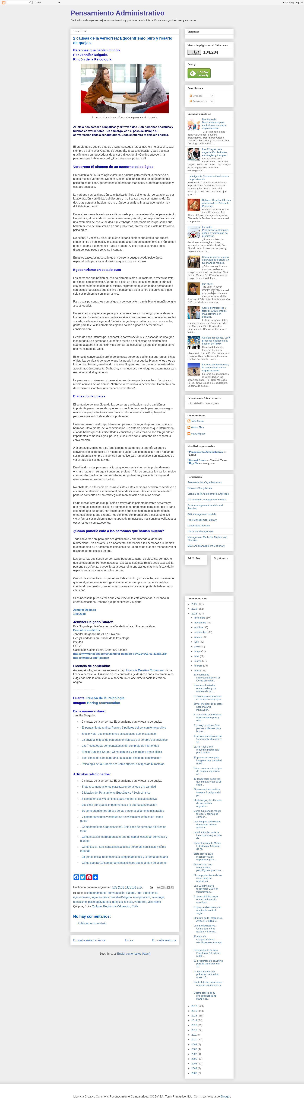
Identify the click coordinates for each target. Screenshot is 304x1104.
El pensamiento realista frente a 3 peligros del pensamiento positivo (124, 727)
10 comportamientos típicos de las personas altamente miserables (123, 810)
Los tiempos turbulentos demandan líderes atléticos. (207, 824)
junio (197, 646)
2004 (194, 1068)
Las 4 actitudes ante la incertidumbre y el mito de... (208, 835)
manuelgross (198, 433)
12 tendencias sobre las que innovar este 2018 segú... (207, 781)
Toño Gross (197, 421)
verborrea (140, 901)
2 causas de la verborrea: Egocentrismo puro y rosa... (208, 717)
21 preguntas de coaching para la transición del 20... (208, 963)
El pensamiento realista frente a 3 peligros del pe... (207, 792)
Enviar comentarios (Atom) (133, 953)
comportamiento (96, 892)
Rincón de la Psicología (105, 698)
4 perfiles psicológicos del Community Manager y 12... (208, 739)
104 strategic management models (207, 499)
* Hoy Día (193, 463)
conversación (116, 892)
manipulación (141, 897)
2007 (194, 1053)
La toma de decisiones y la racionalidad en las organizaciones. (215, 367)
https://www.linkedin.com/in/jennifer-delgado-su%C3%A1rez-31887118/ (120, 653)
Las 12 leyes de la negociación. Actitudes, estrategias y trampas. (215, 152)
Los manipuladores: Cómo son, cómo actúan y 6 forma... (205, 928)
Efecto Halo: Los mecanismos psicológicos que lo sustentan (119, 733)
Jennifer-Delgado (121, 897)
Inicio (129, 940)
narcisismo (80, 901)
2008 (194, 1049)
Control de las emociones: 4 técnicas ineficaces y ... (208, 985)
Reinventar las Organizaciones (205, 482)
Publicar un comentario (92, 923)
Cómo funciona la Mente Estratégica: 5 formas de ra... (207, 846)
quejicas (117, 901)
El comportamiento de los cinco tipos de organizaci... (208, 878)
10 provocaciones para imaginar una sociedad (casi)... (208, 760)
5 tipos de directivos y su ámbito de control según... (207, 910)
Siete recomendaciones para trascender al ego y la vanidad (119, 786)
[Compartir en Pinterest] (172, 887)
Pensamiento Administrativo (117, 13)
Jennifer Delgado (84, 609)
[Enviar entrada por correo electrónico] (151, 887)
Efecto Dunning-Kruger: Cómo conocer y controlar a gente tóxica (122, 751)
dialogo (130, 892)
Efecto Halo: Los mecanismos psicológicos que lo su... (208, 867)
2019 (194, 608)
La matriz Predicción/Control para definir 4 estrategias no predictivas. (215, 231)
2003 (194, 1073)
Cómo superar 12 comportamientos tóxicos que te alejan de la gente (124, 862)
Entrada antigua (164, 940)
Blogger (225, 1096)
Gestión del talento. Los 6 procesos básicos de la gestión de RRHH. (216, 340)
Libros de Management (200, 531)
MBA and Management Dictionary (206, 545)
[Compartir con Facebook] (168, 887)
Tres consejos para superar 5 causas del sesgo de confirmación (121, 757)
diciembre (200, 617)
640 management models (202, 514)
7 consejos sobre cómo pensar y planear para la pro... (207, 728)
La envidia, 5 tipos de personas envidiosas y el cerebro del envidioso (125, 739)
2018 (194, 613)
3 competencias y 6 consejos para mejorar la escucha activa (119, 798)
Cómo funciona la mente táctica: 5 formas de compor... (207, 813)
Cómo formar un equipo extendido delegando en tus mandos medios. (215, 260)
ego (139, 892)
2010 (194, 1039)
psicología (94, 901)
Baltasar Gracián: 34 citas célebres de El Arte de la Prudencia (216, 203)
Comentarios (199, 101)
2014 (194, 1020)
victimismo (154, 901)
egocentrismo (81, 897)
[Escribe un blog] (162, 887)
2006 (194, 1058)
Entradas (197, 95)
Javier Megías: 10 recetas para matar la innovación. (208, 706)
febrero (198, 665)
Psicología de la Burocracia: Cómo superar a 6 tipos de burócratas (123, 763)
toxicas (128, 901)
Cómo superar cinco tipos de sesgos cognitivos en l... (208, 771)
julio (197, 641)
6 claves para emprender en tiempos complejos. (208, 697)
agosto (198, 637)
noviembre (200, 622)
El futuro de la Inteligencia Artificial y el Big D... (208, 919)
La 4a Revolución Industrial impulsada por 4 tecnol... (206, 749)
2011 (194, 1034)
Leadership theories (199, 525)
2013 (194, 1025)
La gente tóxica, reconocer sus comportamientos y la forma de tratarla (125, 856)
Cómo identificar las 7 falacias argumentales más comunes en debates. (214, 312)
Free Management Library (202, 519)
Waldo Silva (197, 427)
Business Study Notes (200, 488)
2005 (194, 1063)
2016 (194, 1010)
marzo (198, 660)
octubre (199, 627)
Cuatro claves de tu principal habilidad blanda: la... (205, 995)
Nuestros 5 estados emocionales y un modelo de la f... (205, 688)
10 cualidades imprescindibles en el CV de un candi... (207, 677)
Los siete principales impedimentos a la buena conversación (119, 804)
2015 (194, 1015)
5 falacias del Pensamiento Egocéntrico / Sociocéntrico (116, 792)
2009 (194, 1044)
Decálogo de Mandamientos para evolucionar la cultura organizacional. (214, 124)
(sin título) (207, 283)
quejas (106, 901)
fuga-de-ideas (100, 897)
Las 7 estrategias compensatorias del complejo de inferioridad (120, 745)
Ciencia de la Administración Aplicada (208, 493)
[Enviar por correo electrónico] (158, 887)
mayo (197, 651)
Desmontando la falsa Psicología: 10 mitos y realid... (207, 953)
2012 (194, 1030)
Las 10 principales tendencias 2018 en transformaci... (206, 888)
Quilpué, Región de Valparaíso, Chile (115, 906)
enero (198, 670)
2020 (194, 604)
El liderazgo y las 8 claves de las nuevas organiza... (208, 803)
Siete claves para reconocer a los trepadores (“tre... (205, 856)
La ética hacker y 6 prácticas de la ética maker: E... (206, 974)
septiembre (201, 632)
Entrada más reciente (89, 940)
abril (197, 656)
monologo (157, 897)
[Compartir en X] (165, 887)
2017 (194, 1006)
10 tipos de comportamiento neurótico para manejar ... (208, 941)
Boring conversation (103, 703)
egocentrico (150, 892)
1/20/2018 (79, 613)
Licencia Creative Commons (145, 670)
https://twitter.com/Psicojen (91, 657)
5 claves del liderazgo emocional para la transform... (206, 899)
